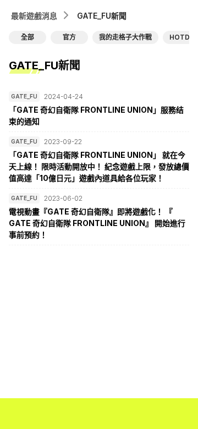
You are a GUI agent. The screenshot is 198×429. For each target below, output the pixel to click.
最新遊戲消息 (34, 15)
